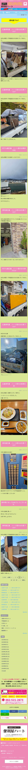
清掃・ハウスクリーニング (7, 628)
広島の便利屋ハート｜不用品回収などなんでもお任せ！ (11, 0)
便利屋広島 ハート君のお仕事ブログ (14, 211)
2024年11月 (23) (5, 654)
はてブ (23, 711)
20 (14, 580)
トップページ (4, 757)
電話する (8, 12)
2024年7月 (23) (5, 663)
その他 (3, 623)
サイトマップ (22, 757)
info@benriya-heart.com (19, 736)
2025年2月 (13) (5, 647)
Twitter (5, 711)
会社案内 (4, 753)
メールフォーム (22, 12)
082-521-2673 (14, 700)
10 (11, 580)
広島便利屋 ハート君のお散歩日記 (9, 599)
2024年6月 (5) (4, 666)
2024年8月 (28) (5, 661)
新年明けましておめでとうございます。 (14, 503)
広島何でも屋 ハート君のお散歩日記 (10, 607)
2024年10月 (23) (5, 656)
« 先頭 (8, 577)
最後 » (24, 580)
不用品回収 (4, 621)
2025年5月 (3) (4, 639)
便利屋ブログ (9, 753)
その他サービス (18, 745)
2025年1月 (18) (5, 649)
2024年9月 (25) (5, 659)
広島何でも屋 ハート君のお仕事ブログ (10, 587)
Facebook (13, 711)
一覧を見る (24, 612)
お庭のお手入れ (5, 618)
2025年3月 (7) (4, 644)
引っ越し (3, 625)
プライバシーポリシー (13, 757)
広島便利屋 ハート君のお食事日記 (14, 385)
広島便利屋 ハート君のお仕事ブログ (14, 30)
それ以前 (3, 671)
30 (16, 580)
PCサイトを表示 (14, 761)
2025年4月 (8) (4, 642)
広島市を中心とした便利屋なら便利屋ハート (15, 766)
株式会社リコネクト (18, 767)
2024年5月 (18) (5, 668)
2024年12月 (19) (5, 651)
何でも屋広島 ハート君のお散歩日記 (14, 149)
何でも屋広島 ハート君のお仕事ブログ (14, 269)
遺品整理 (3, 630)
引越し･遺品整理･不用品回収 (7, 745)
